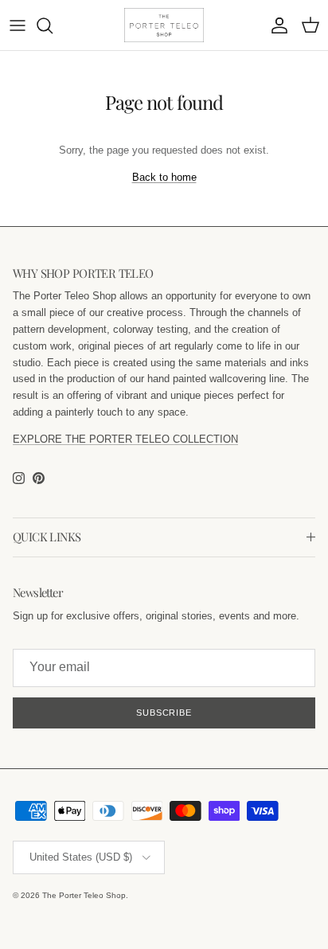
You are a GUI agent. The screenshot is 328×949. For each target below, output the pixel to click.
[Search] (52, 25)
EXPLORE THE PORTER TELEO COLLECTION (125, 439)
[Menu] (17, 25)
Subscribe (164, 712)
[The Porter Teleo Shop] (164, 25)
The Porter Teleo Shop (84, 895)
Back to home (164, 177)
